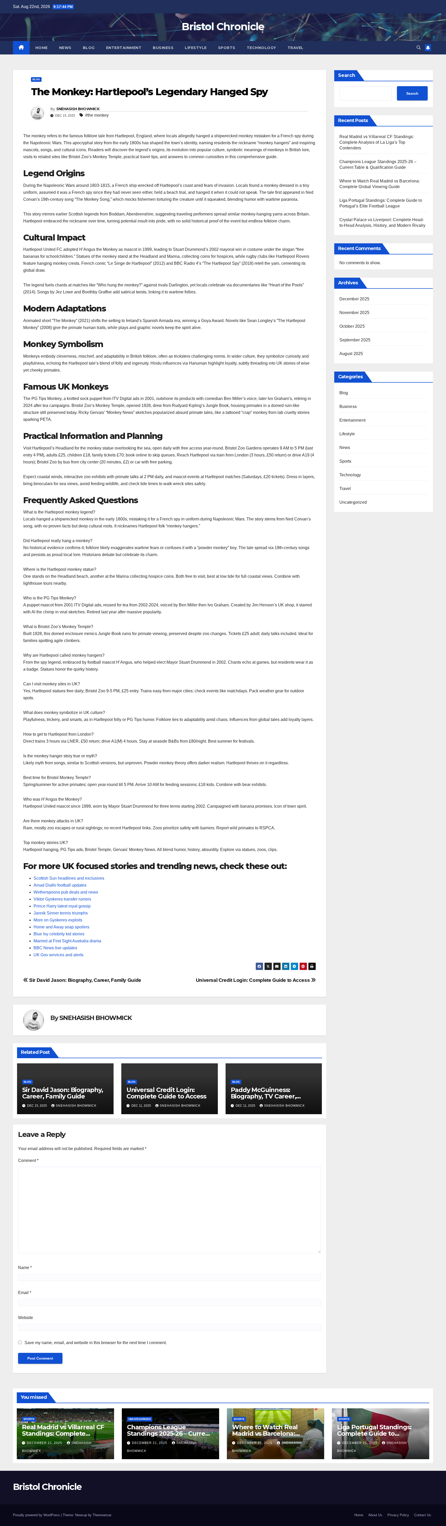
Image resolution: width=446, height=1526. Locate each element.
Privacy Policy (398, 1515)
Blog (89, 47)
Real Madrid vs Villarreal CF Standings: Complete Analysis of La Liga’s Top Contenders (376, 142)
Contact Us (422, 1515)
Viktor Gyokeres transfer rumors (62, 899)
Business (163, 47)
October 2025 (352, 326)
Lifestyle (196, 47)
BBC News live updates (55, 948)
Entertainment (124, 47)
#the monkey (97, 115)
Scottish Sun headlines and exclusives (69, 878)
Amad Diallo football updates (60, 885)
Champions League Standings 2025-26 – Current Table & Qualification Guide (169, 1433)
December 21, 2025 (45, 1443)
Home (41, 47)
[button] (419, 47)
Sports (226, 47)
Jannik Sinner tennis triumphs (61, 913)
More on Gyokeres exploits (58, 920)
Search (346, 75)
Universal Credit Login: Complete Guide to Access (253, 980)
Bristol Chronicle (223, 26)
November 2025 (354, 312)
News (65, 47)
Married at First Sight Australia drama (67, 941)
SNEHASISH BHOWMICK (77, 109)
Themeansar (102, 1515)
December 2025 (354, 299)
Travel (296, 47)
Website (25, 1317)
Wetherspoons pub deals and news (66, 892)
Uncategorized (353, 502)
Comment (28, 1160)
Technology (261, 47)
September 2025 (355, 340)
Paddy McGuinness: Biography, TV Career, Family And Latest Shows (268, 1096)
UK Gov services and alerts (58, 955)
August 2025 (351, 353)
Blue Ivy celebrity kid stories (59, 934)
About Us (375, 1515)
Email (24, 1292)
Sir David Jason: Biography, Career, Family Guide (84, 980)
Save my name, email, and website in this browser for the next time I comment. (96, 1342)
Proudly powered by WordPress (37, 1515)
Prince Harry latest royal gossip (62, 906)
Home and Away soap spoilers (61, 927)
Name (25, 1267)
